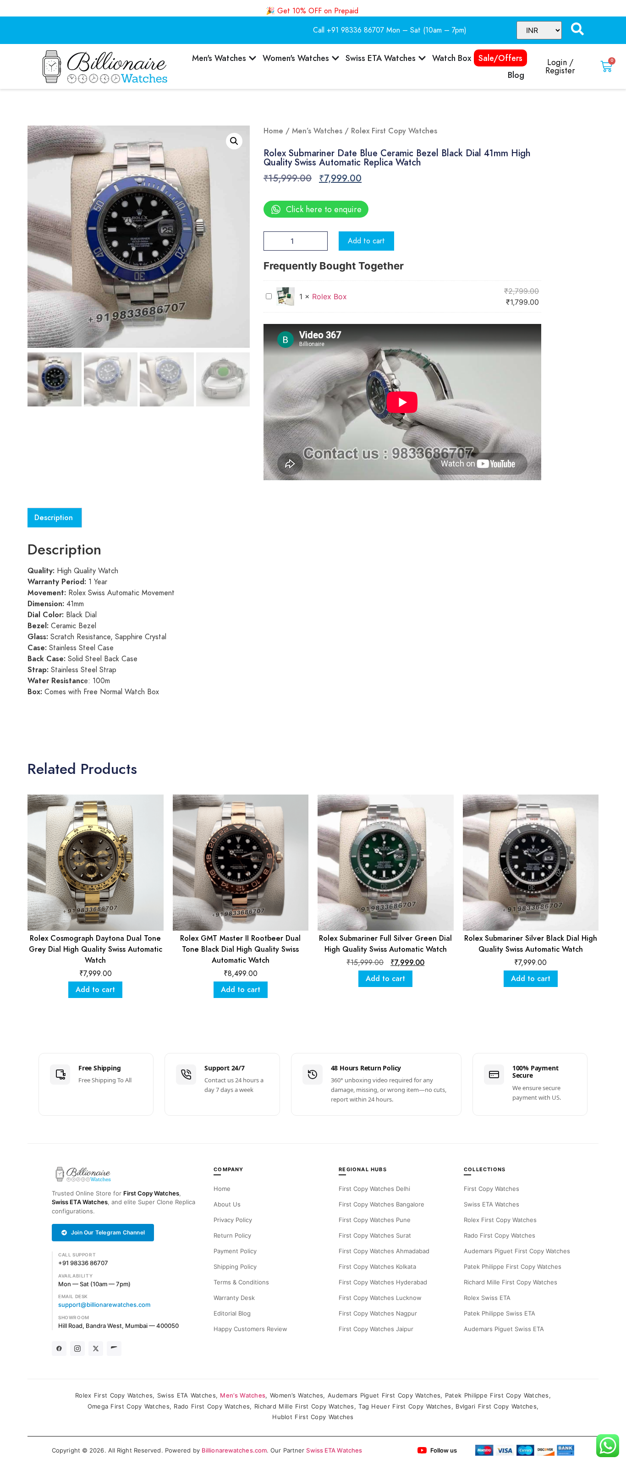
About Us (227, 1204)
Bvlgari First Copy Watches (496, 1406)
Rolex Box (329, 296)
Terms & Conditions (241, 1282)
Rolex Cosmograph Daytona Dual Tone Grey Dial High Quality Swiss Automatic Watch (95, 949)
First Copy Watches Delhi (374, 1188)
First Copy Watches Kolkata (377, 1266)
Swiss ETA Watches (80, 1202)
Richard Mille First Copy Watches (510, 1282)
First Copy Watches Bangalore (381, 1204)
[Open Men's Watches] (252, 58)
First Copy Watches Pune (375, 1219)
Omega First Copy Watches (129, 1406)
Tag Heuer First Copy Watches (404, 1406)
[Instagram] (77, 1348)
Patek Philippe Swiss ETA (499, 1313)
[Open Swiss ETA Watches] (422, 58)
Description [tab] (53, 518)
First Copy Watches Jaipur (376, 1328)
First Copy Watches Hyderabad (383, 1282)
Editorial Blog (232, 1313)
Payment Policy (235, 1251)
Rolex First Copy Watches (500, 1219)
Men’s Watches (317, 131)
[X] (95, 1348)
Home (273, 131)
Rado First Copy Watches (499, 1235)
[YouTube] (114, 1348)
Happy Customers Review (250, 1328)
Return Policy (232, 1235)
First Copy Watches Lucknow (380, 1297)
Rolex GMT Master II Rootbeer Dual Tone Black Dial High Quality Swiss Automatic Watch (240, 949)
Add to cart (366, 241)
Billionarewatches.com (234, 1450)
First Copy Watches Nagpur (378, 1313)
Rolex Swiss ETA (487, 1297)
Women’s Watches (297, 1395)
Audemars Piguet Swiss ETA (504, 1328)
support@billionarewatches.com (104, 1304)
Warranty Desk (234, 1297)
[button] (234, 141)
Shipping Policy (235, 1266)
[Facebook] (59, 1348)
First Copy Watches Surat (375, 1235)
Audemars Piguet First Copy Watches (517, 1251)
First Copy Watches (151, 1193)
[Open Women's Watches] (335, 58)
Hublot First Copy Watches (313, 1416)
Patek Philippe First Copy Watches (512, 1266)
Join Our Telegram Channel (108, 1232)
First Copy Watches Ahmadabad (384, 1251)
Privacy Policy (233, 1219)
